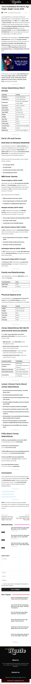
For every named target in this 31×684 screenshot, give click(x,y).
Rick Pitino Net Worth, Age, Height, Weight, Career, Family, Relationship (20, 544)
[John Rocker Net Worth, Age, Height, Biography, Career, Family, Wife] (5, 530)
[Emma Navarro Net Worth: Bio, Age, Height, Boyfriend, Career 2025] (5, 629)
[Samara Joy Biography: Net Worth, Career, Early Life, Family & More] (5, 600)
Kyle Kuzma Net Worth (8, 494)
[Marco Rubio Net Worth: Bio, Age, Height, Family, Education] (5, 622)
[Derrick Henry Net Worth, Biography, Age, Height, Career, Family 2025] (5, 538)
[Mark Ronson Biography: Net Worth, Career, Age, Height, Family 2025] (5, 637)
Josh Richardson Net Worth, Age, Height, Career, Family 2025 (23, 518)
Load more (15, 642)
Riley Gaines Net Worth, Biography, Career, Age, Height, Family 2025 (7, 518)
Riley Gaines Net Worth (9, 491)
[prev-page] (2, 551)
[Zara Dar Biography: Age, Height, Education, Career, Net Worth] (5, 615)
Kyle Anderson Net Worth (9, 496)
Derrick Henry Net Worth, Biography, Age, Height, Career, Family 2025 (20, 536)
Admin (6, 12)
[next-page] (5, 551)
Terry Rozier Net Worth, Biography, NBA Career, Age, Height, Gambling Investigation (20, 606)
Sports (3, 532)
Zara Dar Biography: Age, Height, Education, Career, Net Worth (19, 613)
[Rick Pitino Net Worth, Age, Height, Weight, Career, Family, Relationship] (5, 545)
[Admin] (2, 12)
